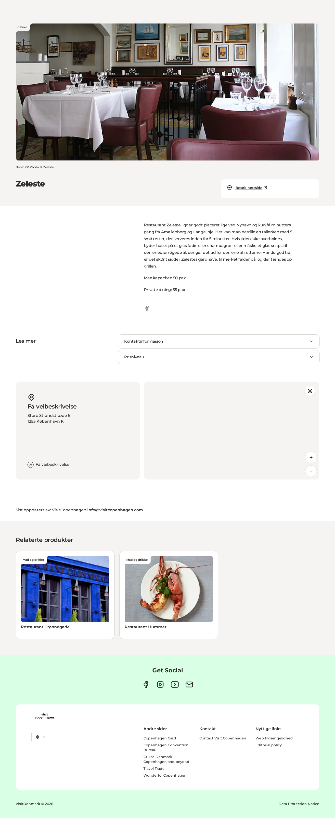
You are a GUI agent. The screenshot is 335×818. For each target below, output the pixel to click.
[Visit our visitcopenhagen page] (146, 684)
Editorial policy (269, 745)
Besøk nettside (248, 188)
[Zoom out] (311, 471)
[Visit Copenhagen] (44, 716)
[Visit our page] (160, 684)
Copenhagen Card (159, 738)
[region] (232, 430)
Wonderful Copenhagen (165, 775)
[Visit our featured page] (174, 684)
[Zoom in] (311, 457)
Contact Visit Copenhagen (222, 738)
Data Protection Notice (299, 804)
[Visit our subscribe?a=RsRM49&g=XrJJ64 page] (189, 684)
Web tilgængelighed (274, 738)
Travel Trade (154, 768)
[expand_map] (310, 391)
